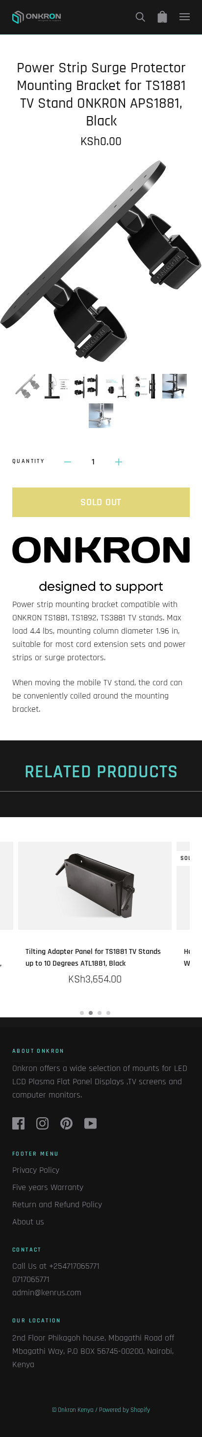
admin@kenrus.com (46, 1292)
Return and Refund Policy (57, 1204)
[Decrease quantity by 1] (67, 461)
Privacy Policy (35, 1170)
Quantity (28, 461)
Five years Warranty (47, 1187)
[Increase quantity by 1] (118, 461)
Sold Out (101, 502)
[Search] (140, 16)
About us (28, 1221)
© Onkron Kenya (73, 1410)
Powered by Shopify (124, 1410)
